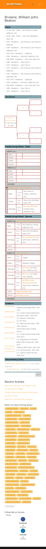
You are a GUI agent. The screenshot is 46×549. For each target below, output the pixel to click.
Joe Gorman (10, 449)
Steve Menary (22, 494)
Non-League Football (26, 467)
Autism (33, 408)
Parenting (24, 470)
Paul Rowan (10, 474)
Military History (12, 463)
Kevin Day (34, 449)
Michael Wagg (11, 460)
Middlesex (22, 460)
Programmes (30, 477)
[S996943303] (10, 312)
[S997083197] (10, 322)
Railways (24, 481)
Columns (27, 415)
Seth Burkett (21, 488)
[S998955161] (10, 349)
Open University (12, 470)
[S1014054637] (10, 351)
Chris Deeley (19, 411)
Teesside (37, 498)
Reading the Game (12, 484)
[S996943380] (10, 333)
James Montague (23, 443)
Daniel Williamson (12, 425)
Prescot (19, 477)
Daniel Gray (25, 422)
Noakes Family (11, 467)
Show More (10, 506)
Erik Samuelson (23, 429)
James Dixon (10, 443)
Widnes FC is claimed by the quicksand (18, 399)
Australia (24, 408)
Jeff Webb (21, 446)
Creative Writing (12, 422)
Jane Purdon (11, 446)
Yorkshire (26, 501)
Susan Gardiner (25, 498)
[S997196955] (10, 317)
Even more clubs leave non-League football (20, 385)
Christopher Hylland (13, 415)
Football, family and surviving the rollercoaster (21, 392)
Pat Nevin (34, 470)
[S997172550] (10, 338)
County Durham (25, 418)
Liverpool (10, 456)
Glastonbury (11, 439)
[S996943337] (10, 327)
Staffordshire (26, 491)
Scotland (10, 488)
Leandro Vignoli (33, 453)
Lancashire (20, 453)
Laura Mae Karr (22, 253)
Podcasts (10, 477)
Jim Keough (32, 446)
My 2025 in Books (11, 396)
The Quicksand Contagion (14, 389)
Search (38, 375)
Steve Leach (11, 494)
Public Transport (12, 481)
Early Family (11, 429)
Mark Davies (21, 456)
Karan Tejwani (22, 449)
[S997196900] (10, 346)
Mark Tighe (31, 456)
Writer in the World (13, 501)
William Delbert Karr (24, 292)
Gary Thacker (11, 436)
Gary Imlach (24, 432)
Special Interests (12, 491)
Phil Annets (21, 474)
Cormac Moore (11, 418)
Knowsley (10, 453)
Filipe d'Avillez (11, 432)
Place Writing (33, 474)
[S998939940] (10, 306)
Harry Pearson (24, 439)
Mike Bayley (33, 460)
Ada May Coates (22, 295)
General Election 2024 (26, 436)
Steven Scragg (12, 498)
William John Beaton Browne (20, 188)
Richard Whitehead (28, 484)
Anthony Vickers (12, 408)
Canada (9, 411)
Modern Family (25, 463)
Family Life (35, 429)
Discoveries (26, 425)
